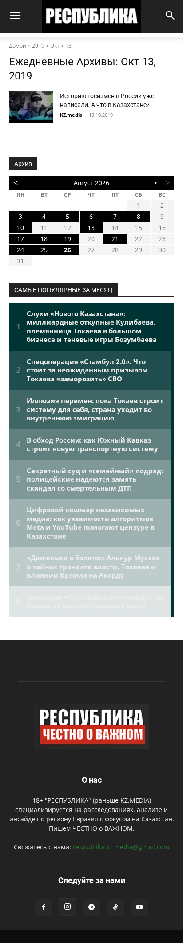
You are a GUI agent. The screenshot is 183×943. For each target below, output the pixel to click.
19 (67, 238)
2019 (38, 45)
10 (20, 227)
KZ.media (71, 114)
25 (44, 250)
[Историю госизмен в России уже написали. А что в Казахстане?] (31, 107)
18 (44, 238)
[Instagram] (67, 907)
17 (20, 238)
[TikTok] (115, 907)
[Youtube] (139, 907)
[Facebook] (43, 907)
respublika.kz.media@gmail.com (121, 847)
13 (68, 45)
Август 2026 (91, 182)
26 (67, 250)
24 (20, 250)
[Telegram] (91, 907)
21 (115, 238)
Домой (17, 45)
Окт (55, 45)
